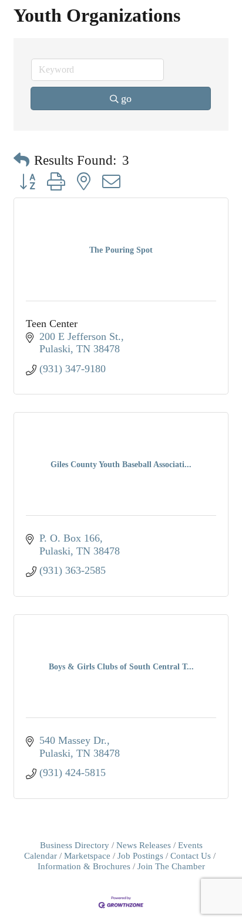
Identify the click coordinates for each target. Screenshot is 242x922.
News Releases (143, 845)
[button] (21, 160)
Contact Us (190, 855)
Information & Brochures (84, 866)
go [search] (126, 98)
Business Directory (74, 845)
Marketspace (87, 855)
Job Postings (140, 855)
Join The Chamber (171, 866)
